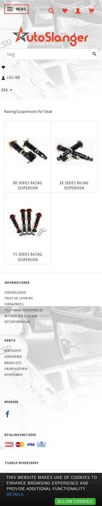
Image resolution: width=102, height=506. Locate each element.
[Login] (78, 11)
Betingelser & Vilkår (21, 316)
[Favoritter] (65, 11)
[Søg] (94, 54)
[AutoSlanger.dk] (51, 35)
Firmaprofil (14, 304)
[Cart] (91, 11)
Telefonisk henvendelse (24, 310)
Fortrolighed (15, 292)
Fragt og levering (19, 298)
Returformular (17, 321)
